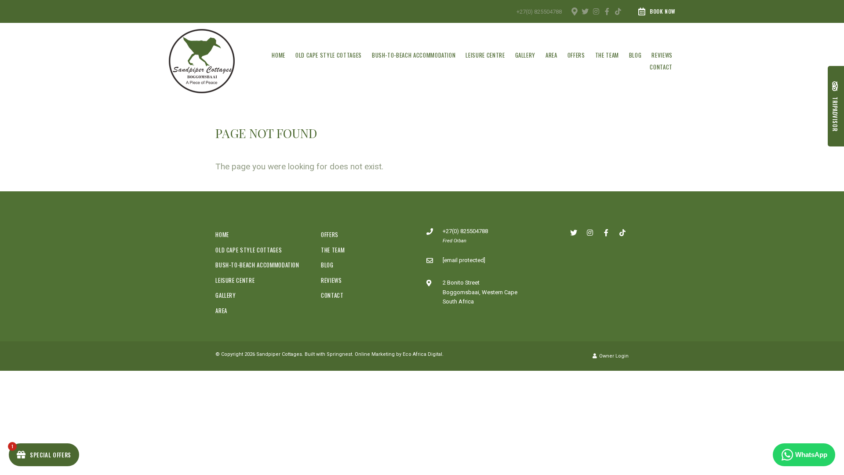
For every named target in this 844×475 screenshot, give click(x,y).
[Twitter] (585, 11)
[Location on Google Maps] (574, 11)
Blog (635, 55)
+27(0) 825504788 (539, 12)
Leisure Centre (485, 55)
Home (278, 55)
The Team (607, 55)
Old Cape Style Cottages (328, 55)
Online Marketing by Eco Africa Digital (398, 354)
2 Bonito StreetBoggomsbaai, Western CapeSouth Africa (480, 292)
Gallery (525, 55)
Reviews (662, 55)
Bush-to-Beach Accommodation (414, 55)
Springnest (339, 354)
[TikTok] (618, 11)
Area (551, 55)
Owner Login (613, 356)
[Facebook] (607, 11)
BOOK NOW (663, 11)
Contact (661, 66)
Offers (576, 55)
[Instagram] (596, 11)
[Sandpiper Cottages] (202, 60)
